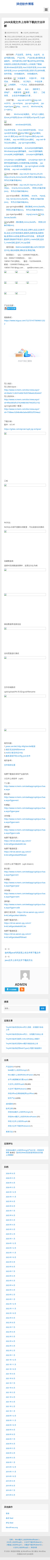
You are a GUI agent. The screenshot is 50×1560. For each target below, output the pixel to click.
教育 (28, 92)
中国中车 (33, 78)
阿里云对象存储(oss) (36, 177)
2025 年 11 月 (11, 1196)
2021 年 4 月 (10, 1397)
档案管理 (17, 92)
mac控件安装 (9, 130)
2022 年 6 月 (10, 1332)
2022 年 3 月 (10, 1346)
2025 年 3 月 (10, 1229)
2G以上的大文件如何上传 (16, 36)
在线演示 (8, 64)
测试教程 (25, 195)
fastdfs (24, 177)
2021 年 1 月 (10, 1411)
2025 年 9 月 (10, 1201)
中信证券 (38, 81)
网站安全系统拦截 (27, 250)
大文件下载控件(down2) (17, 1089)
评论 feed (9, 1523)
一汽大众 (23, 84)
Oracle (12, 177)
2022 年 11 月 (11, 1308)
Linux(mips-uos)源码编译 (15, 159)
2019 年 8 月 (10, 1485)
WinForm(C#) (37, 106)
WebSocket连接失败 (24, 247)
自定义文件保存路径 (15, 233)
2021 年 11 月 (11, 1364)
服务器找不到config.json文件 (18, 756)
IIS (38, 174)
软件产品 (11, 1098)
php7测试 (24, 133)
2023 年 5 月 (10, 1280)
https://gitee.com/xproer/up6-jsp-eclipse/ (22, 429)
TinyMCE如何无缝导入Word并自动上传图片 (23, 1039)
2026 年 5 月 (10, 1178)
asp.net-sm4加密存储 (21, 169)
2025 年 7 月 (10, 1210)
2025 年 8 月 (10, 1206)
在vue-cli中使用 (24, 117)
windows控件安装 (23, 124)
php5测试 (36, 133)
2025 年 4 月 (10, 1224)
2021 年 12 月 (11, 1360)
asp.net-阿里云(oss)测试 (23, 139)
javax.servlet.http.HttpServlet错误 (20, 746)
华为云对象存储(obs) (12, 180)
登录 (7, 1513)
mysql (42, 195)
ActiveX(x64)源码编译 (34, 148)
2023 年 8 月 (10, 1266)
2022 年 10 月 (11, 1313)
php (18, 106)
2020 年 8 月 (10, 1434)
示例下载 (26, 61)
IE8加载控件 (32, 73)
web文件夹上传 (17, 44)
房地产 (7, 92)
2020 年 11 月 (11, 1420)
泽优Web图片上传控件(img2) (19, 1112)
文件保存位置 (9, 765)
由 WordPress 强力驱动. (29, 1551)
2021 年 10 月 (11, 1369)
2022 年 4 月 (10, 1341)
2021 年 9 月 (10, 1374)
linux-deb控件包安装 (27, 130)
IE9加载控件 (19, 73)
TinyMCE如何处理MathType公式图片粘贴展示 (24, 1048)
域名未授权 (15, 250)
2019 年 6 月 (10, 1495)
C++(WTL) (8, 109)
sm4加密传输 (23, 163)
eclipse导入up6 (38, 117)
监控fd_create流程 (32, 239)
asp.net (23, 174)
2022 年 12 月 (11, 1304)
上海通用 (12, 84)
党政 (19, 89)
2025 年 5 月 (10, 1220)
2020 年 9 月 (10, 1429)
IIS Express (32, 174)
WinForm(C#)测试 (21, 114)
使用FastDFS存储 (27, 236)
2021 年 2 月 (10, 1406)
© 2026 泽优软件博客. (12, 1551)
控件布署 (41, 70)
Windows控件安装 (14, 67)
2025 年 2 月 (10, 1234)
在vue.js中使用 (10, 117)
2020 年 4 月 (10, 1453)
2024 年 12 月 (11, 1243)
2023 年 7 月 (10, 1271)
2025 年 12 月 (11, 1192)
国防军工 (36, 89)
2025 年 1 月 (10, 1238)
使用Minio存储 (13, 236)
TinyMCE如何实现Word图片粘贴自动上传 (22, 1043)
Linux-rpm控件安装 (20, 70)
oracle (34, 195)
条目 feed (9, 1518)
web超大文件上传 (30, 44)
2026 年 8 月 (10, 1173)
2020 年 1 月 (10, 1462)
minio (18, 177)
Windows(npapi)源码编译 (15, 151)
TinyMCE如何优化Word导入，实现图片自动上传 (24, 1034)
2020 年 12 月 (11, 1415)
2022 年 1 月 (10, 1355)
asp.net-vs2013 (24, 100)
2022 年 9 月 (10, 1318)
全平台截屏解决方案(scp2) (18, 1079)
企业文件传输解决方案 (21, 95)
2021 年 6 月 (10, 1388)
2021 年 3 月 (10, 1402)
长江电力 (27, 81)
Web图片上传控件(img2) (17, 1070)
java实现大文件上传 (27, 42)
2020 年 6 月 (10, 1443)
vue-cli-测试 (9, 136)
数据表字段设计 (16, 239)
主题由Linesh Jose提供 (25, 1554)
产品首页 (19, 54)
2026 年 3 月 (10, 1187)
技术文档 (9, 1108)
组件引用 (19, 229)
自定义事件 (28, 229)
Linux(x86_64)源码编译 (13, 154)
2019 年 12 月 (11, 1467)
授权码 (26, 233)
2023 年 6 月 (10, 1276)
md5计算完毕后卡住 (14, 752)
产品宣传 (9, 1066)
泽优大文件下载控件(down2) (19, 1126)
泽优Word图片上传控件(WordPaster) (22, 1116)
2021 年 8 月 (10, 1378)
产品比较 (31, 57)
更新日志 (9, 1131)
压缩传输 (33, 163)
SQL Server (11, 199)
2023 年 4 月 (10, 1285)
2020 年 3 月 (10, 1457)
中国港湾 (21, 78)
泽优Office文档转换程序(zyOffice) (21, 1093)
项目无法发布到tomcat (15, 749)
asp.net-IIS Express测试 (25, 136)
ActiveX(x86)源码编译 (13, 148)
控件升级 (40, 61)
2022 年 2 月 (10, 1350)
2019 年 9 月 (10, 1481)
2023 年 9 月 (10, 1262)
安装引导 (33, 70)
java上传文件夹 (33, 39)
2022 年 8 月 (10, 1322)
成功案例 (39, 57)
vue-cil (25, 106)
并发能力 (24, 64)
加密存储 (33, 233)
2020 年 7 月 (10, 1439)
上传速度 (32, 64)
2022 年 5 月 (10, 1336)
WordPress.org (12, 1527)
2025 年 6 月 (10, 1215)
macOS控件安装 (29, 67)
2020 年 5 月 (10, 1448)
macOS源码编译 (35, 151)
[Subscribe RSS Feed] (22, 989)
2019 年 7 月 (10, 1490)
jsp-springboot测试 (27, 142)
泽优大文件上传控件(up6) (18, 1121)
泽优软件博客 (25, 4)
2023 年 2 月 (10, 1294)
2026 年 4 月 (10, 1183)
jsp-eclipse (18, 103)
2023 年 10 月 (11, 1257)
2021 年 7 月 (10, 1383)
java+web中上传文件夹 (18, 39)
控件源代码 (17, 61)
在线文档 (16, 64)
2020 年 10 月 (11, 1425)
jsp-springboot (31, 103)
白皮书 (37, 54)
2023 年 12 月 (11, 1248)
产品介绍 (21, 57)
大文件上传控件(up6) (31, 33)
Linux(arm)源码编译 (34, 154)
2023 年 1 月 (10, 1299)
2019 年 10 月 (11, 1476)
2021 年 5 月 (10, 1392)
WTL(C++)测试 (38, 114)
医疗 (35, 92)
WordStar (42, 1551)
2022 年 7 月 (10, 1327)
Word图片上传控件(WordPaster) (20, 1075)
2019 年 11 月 (11, 1471)
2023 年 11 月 (11, 1252)
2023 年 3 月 (10, 1290)
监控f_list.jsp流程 (22, 242)
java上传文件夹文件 (12, 42)
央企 (27, 89)
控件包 (28, 54)
